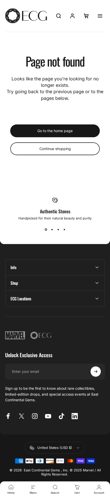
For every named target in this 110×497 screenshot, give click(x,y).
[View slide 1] (46, 229)
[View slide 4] (64, 229)
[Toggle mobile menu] (100, 16)
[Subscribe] (96, 371)
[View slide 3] (58, 229)
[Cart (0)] (86, 16)
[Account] (72, 16)
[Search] (58, 16)
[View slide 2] (52, 229)
